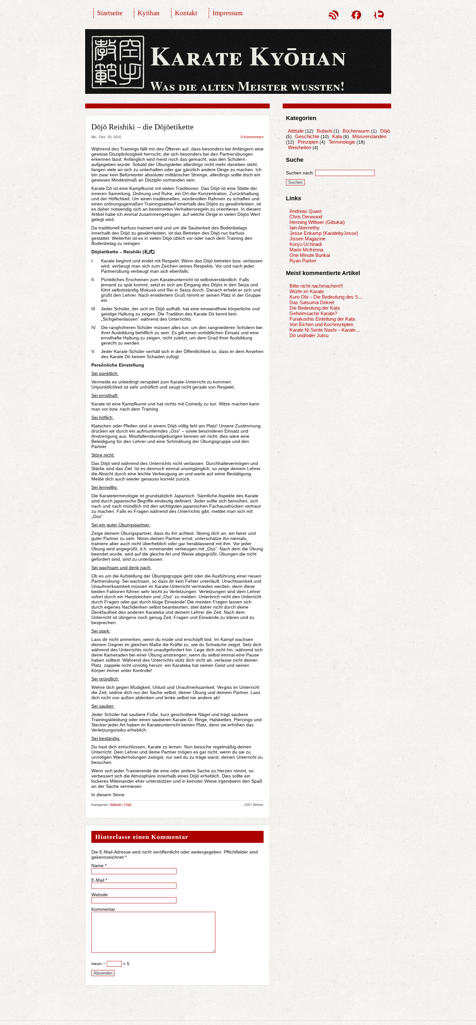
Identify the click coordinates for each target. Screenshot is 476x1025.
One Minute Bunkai (309, 255)
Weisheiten (299, 147)
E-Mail (97, 880)
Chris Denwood (305, 216)
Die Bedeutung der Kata (314, 308)
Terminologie (342, 142)
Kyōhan (149, 13)
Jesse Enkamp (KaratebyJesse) (323, 233)
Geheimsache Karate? (313, 313)
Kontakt (186, 13)
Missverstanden (369, 136)
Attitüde (115, 805)
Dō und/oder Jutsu (308, 335)
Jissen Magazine (307, 238)
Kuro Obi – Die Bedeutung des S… (326, 297)
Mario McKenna (306, 249)
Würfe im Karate (306, 291)
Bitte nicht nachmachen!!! (316, 286)
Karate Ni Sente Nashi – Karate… (324, 330)
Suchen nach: (300, 172)
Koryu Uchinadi (305, 244)
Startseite (109, 13)
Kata (337, 136)
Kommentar (103, 909)
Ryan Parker (302, 260)
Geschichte (307, 136)
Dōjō (127, 805)
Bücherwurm (356, 131)
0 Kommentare (252, 137)
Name (97, 865)
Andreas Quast (305, 211)
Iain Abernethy (304, 227)
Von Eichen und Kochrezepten (321, 324)
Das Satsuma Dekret (311, 302)
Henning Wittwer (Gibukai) (317, 222)
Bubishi (324, 131)
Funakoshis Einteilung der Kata (322, 319)
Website (99, 894)
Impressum (227, 13)
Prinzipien (308, 142)
